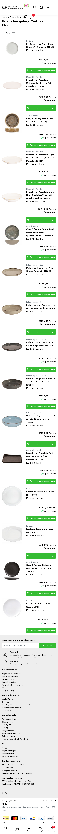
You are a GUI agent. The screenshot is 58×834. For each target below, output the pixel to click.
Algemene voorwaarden (11, 674)
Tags (12, 17)
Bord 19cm (21, 17)
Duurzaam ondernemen (11, 708)
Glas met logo (8, 722)
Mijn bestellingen (9, 751)
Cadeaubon (7, 711)
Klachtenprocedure (10, 677)
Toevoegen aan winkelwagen (42, 71)
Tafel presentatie (9, 736)
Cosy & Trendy (8, 691)
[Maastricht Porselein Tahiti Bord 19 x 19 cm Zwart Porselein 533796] (12, 459)
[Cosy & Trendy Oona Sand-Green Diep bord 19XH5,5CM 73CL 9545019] (12, 235)
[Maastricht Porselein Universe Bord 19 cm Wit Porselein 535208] (12, 86)
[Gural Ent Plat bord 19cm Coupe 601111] (12, 608)
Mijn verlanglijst (8, 754)
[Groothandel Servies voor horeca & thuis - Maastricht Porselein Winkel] (13, 7)
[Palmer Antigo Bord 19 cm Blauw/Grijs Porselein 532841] (12, 347)
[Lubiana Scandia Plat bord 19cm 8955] (12, 496)
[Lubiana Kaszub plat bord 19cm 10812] (12, 533)
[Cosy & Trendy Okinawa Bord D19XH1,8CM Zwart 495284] (12, 571)
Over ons (6, 702)
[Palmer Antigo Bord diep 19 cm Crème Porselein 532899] (12, 309)
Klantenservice (8, 688)
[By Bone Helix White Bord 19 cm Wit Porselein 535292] (12, 48)
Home (4, 17)
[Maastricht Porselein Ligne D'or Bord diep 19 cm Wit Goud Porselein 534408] (12, 197)
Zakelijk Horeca (9, 725)
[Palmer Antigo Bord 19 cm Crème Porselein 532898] (12, 272)
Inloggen (5, 748)
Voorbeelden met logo (11, 733)
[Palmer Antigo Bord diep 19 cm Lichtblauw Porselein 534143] (12, 421)
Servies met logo (9, 719)
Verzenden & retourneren (12, 685)
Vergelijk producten (10, 756)
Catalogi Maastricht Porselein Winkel (17, 705)
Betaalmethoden (9, 682)
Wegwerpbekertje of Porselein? (15, 739)
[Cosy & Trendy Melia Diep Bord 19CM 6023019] (12, 123)
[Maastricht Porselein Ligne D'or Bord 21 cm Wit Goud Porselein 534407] (12, 160)
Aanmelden (47, 646)
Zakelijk (5, 728)
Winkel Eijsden (8, 699)
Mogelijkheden (8, 731)
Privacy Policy (8, 679)
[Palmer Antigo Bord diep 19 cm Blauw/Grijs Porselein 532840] (12, 384)
